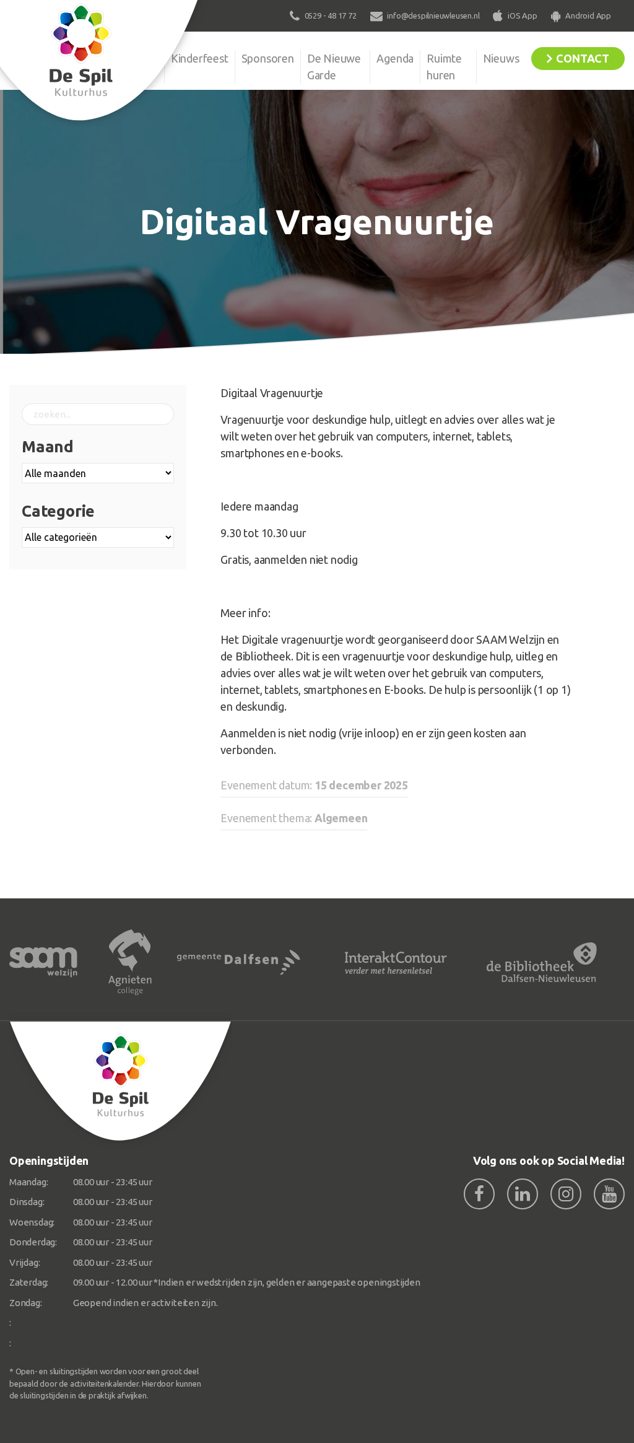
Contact (582, 58)
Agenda (395, 58)
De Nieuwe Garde (334, 66)
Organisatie (130, 58)
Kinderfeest (199, 58)
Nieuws (501, 58)
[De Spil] (120, 1081)
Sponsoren (267, 58)
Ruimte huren (444, 66)
